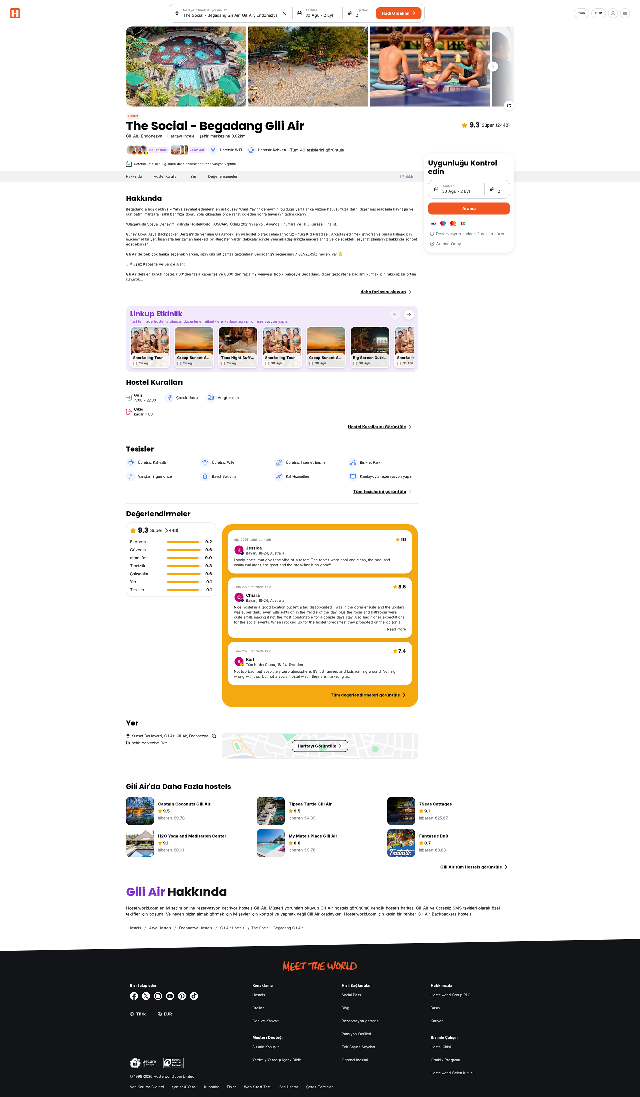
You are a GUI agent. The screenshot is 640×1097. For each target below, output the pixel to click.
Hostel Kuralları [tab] (166, 176)
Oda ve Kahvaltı (266, 1021)
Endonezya (151, 136)
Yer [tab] (193, 176)
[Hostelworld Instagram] (158, 996)
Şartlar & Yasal (184, 1087)
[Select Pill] (613, 13)
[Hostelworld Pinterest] (182, 996)
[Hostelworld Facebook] (134, 996)
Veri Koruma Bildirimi (147, 1087)
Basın (435, 1008)
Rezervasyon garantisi (360, 1021)
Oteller (258, 1008)
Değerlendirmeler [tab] (223, 176)
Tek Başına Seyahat (359, 1047)
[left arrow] (395, 315)
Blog (345, 1008)
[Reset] (284, 13)
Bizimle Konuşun (266, 1047)
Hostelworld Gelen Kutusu (452, 1073)
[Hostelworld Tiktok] (194, 996)
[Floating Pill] (493, 67)
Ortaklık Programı (445, 1060)
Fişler (231, 1087)
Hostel (133, 116)
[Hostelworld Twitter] (146, 996)
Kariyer (437, 1021)
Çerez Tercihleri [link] (320, 1087)
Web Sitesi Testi (258, 1087)
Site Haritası (289, 1087)
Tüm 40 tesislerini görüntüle (317, 150)
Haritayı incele (180, 136)
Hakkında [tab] (134, 176)
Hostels (258, 995)
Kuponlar (211, 1087)
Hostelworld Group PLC (450, 995)
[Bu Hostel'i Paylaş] (509, 105)
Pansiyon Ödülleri (356, 1034)
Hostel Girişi (440, 1047)
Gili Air (132, 136)
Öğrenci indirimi (355, 1060)
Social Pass (351, 995)
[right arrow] (409, 315)
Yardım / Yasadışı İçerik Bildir (276, 1060)
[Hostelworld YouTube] (170, 996)
